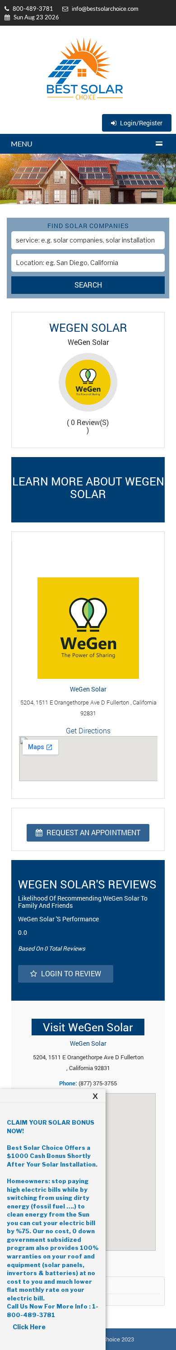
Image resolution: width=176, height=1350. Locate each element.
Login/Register (140, 123)
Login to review (70, 973)
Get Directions (88, 730)
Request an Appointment (92, 832)
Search (88, 284)
